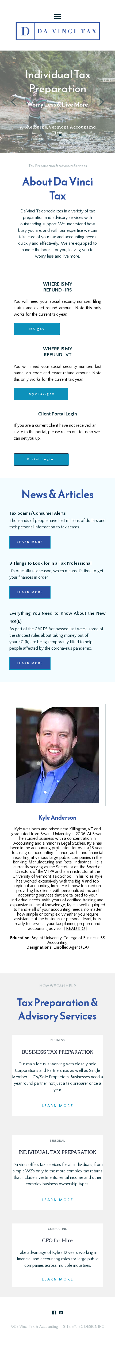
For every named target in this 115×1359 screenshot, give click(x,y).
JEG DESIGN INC (91, 1327)
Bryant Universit (46, 937)
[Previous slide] (13, 102)
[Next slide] (101, 102)
